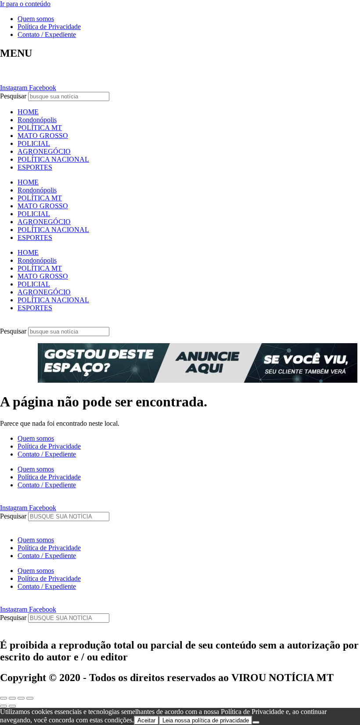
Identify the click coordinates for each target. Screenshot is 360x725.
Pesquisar (13, 96)
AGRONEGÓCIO (44, 151)
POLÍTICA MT (40, 127)
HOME (28, 112)
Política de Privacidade (49, 26)
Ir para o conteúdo (25, 3)
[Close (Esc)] (3, 698)
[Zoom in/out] (29, 698)
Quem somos (36, 18)
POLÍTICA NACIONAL (53, 159)
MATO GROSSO (43, 135)
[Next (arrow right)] (12, 706)
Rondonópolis (37, 119)
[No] (255, 722)
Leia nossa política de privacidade (205, 720)
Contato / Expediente (47, 34)
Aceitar (146, 720)
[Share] (12, 698)
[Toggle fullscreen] (21, 698)
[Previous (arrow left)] (3, 706)
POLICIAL (34, 143)
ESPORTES (35, 167)
